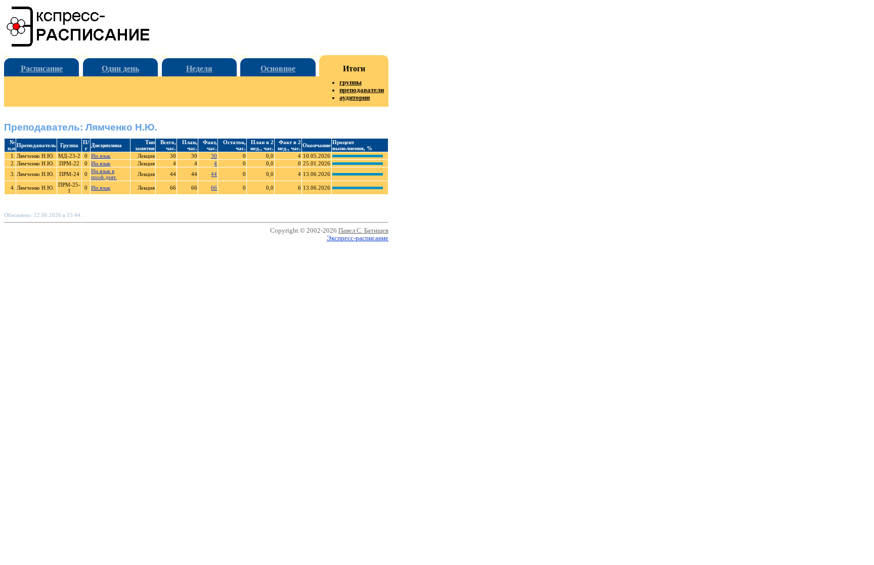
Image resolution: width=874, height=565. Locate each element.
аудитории (354, 97)
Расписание (42, 68)
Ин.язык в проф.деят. (104, 174)
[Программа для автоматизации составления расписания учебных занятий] (79, 44)
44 (214, 174)
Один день (120, 68)
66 (214, 188)
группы (350, 82)
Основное (277, 68)
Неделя (199, 68)
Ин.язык (100, 156)
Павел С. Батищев (363, 230)
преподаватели (361, 90)
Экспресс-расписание (357, 238)
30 (214, 156)
